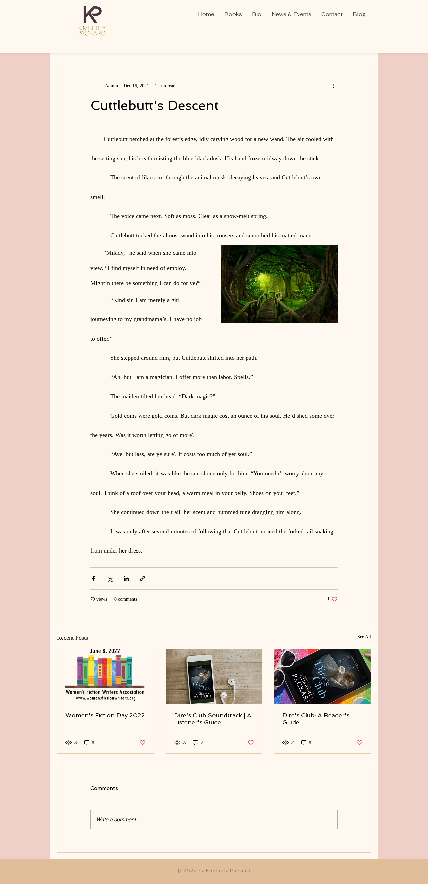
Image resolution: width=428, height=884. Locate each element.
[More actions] (334, 86)
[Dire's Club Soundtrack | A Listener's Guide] (214, 676)
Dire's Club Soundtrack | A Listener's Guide (212, 719)
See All (364, 636)
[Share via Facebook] (93, 578)
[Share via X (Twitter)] (110, 578)
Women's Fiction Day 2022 (105, 715)
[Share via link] (142, 578)
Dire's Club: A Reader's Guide (315, 719)
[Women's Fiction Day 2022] (105, 676)
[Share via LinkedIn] (126, 578)
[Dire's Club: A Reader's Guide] (322, 676)
